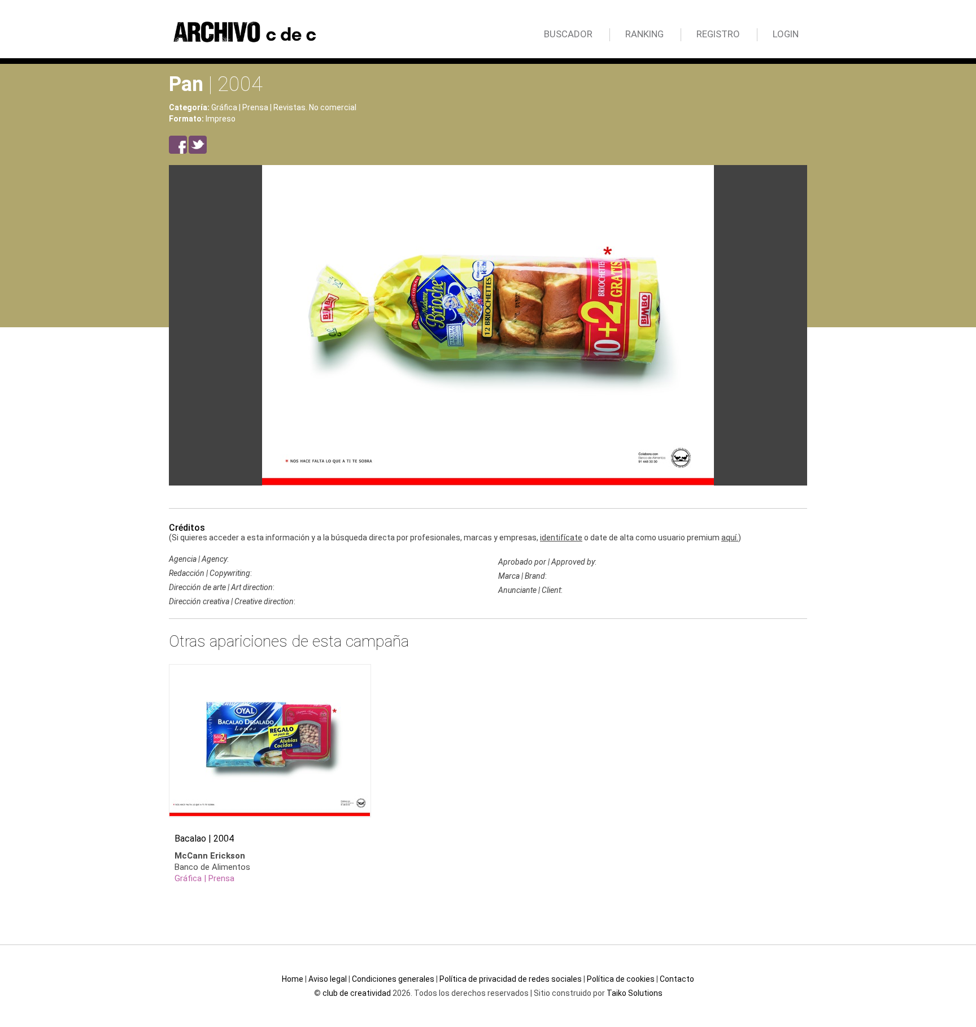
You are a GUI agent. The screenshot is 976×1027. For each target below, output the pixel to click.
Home (292, 978)
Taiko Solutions (635, 993)
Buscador (568, 34)
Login (786, 34)
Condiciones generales (393, 978)
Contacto (677, 978)
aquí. (729, 537)
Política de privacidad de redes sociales (510, 978)
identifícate (561, 537)
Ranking (644, 34)
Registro (718, 34)
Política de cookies (621, 978)
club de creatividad (357, 993)
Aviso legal (327, 978)
